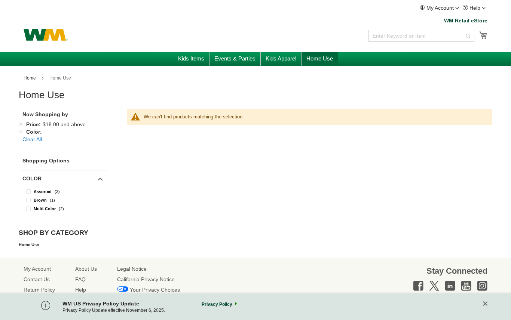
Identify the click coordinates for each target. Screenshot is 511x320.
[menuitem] (439, 8)
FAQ (80, 279)
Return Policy (39, 290)
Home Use (29, 244)
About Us (86, 269)
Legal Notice (132, 269)
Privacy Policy (217, 304)
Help (80, 290)
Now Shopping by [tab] (45, 114)
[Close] (485, 304)
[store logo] (46, 35)
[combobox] (421, 36)
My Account (37, 269)
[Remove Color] (21, 132)
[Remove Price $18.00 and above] (21, 124)
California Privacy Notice (146, 279)
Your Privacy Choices (155, 290)
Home (30, 78)
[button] (439, 8)
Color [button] (32, 178)
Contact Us (37, 279)
